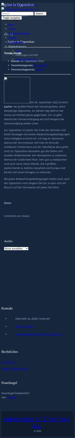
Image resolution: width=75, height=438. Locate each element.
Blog (10, 24)
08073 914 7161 (24, 326)
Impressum (8, 362)
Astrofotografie (16, 42)
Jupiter (39, 69)
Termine (12, 37)
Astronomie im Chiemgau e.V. (37, 422)
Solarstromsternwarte (19, 33)
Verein (11, 29)
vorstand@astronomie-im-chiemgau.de (38, 334)
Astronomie (40, 65)
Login (18, 50)
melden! (12, 397)
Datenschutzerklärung (14, 368)
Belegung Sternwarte (26, 59)
